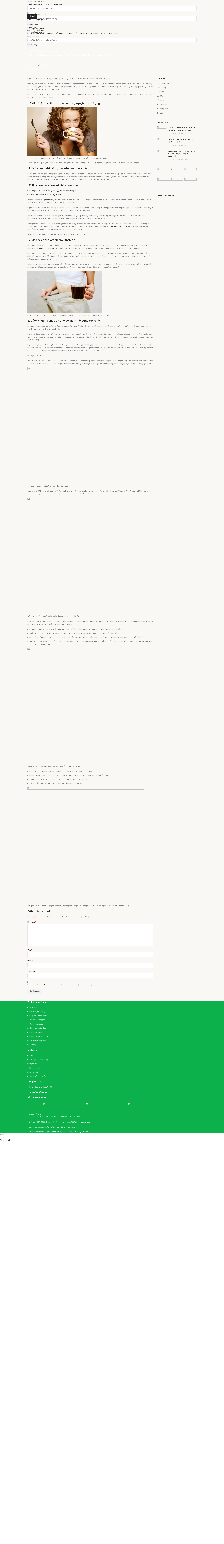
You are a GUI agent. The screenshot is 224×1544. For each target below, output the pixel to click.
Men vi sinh (33, 24)
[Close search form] (3, 3)
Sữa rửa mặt (34, 36)
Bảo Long (33, 44)
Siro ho (32, 40)
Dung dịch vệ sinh (36, 28)
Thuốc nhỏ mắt (35, 32)
